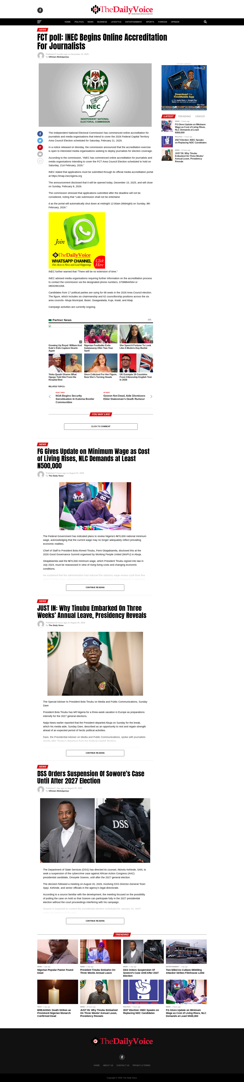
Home (68, 22)
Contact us (122, 1065)
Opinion (175, 22)
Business (102, 22)
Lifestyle (116, 22)
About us (108, 1065)
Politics (79, 22)
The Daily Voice (56, 476)
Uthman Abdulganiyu (59, 57)
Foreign (162, 22)
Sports (150, 22)
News (90, 22)
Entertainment (133, 22)
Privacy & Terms (141, 1065)
